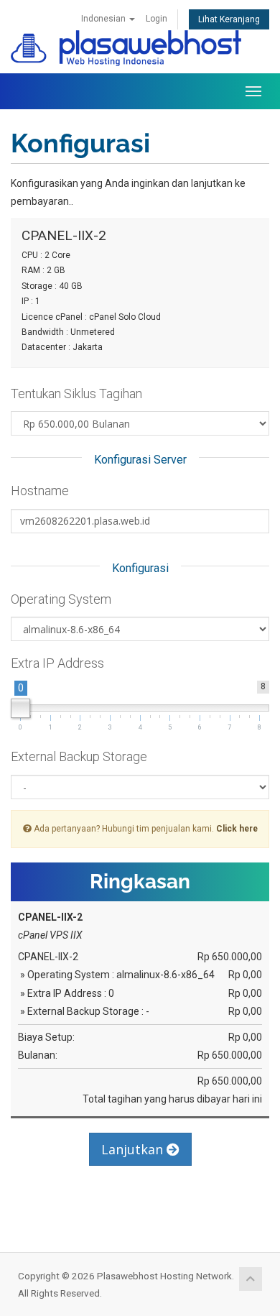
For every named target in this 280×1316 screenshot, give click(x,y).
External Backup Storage (79, 756)
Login (156, 19)
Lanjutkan (134, 1149)
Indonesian (104, 19)
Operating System (61, 599)
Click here (237, 829)
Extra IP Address (57, 663)
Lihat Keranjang (229, 19)
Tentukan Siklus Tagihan (76, 393)
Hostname (40, 490)
